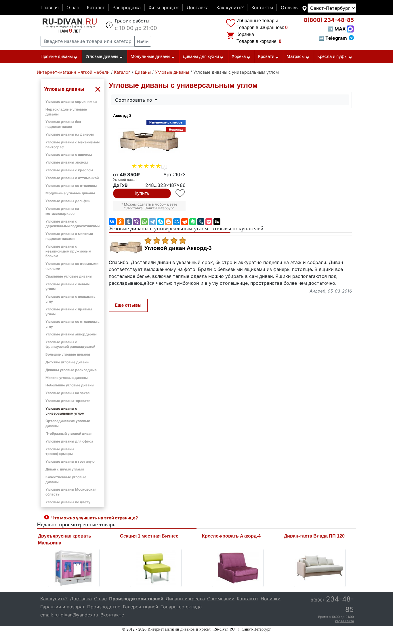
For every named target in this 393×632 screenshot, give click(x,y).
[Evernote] (192, 221)
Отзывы (290, 7)
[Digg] (216, 221)
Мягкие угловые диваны (66, 377)
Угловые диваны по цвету (67, 502)
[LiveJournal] (200, 221)
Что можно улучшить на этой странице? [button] (94, 518)
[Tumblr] (128, 221)
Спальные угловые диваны (68, 276)
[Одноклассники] (120, 221)
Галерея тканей (140, 607)
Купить (142, 193)
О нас (72, 7)
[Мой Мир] (176, 221)
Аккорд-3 (122, 115)
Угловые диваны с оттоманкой (72, 178)
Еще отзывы (128, 305)
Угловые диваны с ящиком (68, 154)
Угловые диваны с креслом (69, 170)
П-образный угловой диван (68, 433)
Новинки (271, 598)
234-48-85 (329, 20)
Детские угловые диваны (67, 362)
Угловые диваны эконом (66, 162)
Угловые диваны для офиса (69, 441)
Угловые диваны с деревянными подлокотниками (72, 223)
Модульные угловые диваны (70, 193)
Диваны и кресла (185, 598)
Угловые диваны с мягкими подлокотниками (69, 236)
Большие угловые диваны (67, 354)
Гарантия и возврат (62, 607)
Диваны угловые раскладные (71, 370)
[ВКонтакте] (112, 221)
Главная (50, 7)
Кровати (266, 56)
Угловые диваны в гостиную (70, 461)
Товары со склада (181, 607)
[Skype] (160, 221)
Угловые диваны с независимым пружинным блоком (68, 251)
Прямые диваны (57, 56)
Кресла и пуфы (332, 56)
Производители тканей (136, 598)
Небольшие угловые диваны (69, 385)
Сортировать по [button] (134, 100)
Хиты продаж (163, 7)
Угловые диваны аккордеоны (71, 334)
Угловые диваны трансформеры (59, 451)
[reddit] (184, 221)
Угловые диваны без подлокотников (63, 124)
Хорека (239, 56)
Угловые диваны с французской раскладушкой (70, 344)
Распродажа (126, 7)
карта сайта (344, 621)
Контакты (262, 7)
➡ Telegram (332, 38)
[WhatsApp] (144, 221)
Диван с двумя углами (64, 469)
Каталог (96, 7)
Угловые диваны (101, 56)
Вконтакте (112, 615)
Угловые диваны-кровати (67, 400)
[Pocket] (208, 221)
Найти (142, 41)
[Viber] (136, 221)
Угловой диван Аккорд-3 (178, 248)
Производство (104, 607)
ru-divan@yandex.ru (76, 615)
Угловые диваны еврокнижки (71, 101)
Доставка (198, 7)
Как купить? (230, 7)
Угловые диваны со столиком (71, 185)
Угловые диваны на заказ (67, 393)
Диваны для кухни (201, 56)
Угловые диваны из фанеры (69, 134)
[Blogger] (168, 221)
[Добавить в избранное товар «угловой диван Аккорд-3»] (180, 193)
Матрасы (296, 56)
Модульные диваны (150, 56)
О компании (220, 598)
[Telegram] (152, 221)
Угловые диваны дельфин (67, 201)
